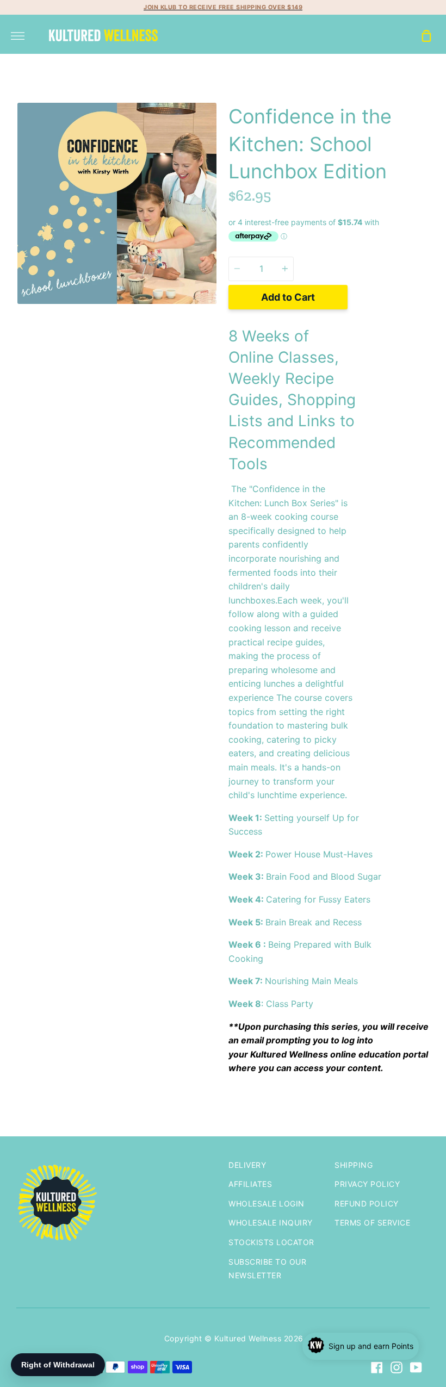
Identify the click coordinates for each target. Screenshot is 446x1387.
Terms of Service (372, 1222)
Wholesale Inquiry (270, 1222)
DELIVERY (247, 1165)
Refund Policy (366, 1203)
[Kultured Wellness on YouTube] (416, 1367)
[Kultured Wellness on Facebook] (377, 1367)
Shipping (353, 1165)
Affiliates (250, 1184)
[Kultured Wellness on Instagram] (396, 1367)
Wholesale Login (266, 1203)
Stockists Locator (271, 1242)
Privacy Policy (367, 1184)
